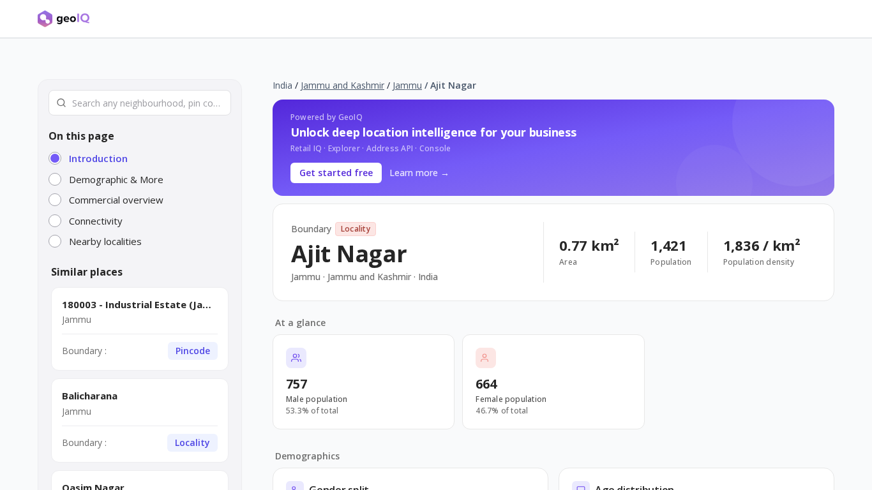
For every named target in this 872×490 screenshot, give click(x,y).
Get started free (336, 173)
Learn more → (419, 173)
